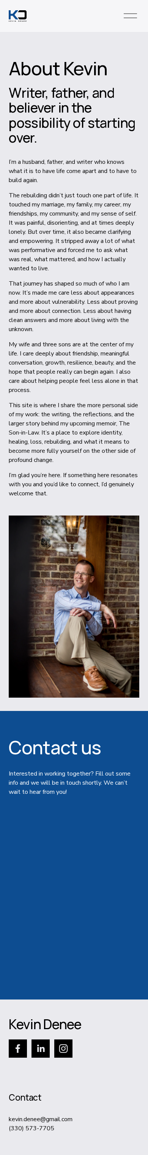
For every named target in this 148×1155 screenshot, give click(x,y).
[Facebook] (18, 1048)
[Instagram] (63, 1048)
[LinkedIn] (40, 1048)
